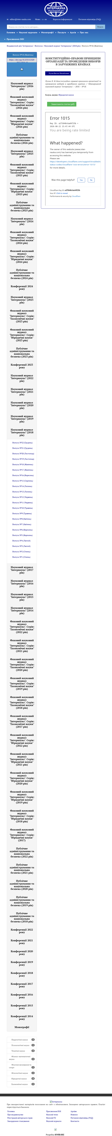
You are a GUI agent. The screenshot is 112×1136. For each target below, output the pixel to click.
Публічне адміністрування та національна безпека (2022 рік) (22, 852)
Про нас (84, 32)
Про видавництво (15, 1114)
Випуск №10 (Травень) (22, 508)
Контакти (75, 1121)
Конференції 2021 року (22, 942)
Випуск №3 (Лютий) (21, 546)
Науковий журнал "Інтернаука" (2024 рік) (21, 221)
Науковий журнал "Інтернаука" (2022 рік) (21, 378)
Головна (11, 32)
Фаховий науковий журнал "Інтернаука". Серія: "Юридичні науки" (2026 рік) (22, 121)
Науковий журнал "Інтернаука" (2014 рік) (21, 610)
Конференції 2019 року (22, 963)
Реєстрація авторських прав (19, 1118)
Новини (74, 1114)
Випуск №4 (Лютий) (21, 540)
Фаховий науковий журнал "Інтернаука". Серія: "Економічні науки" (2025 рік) (22, 170)
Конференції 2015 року (22, 1007)
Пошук (100, 26)
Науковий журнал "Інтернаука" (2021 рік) (21, 391)
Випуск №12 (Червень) (22, 497)
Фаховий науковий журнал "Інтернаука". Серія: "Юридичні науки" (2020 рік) (22, 778)
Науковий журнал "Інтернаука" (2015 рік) (21, 597)
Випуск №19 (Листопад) (23, 459)
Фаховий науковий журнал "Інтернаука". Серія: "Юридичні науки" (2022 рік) (22, 740)
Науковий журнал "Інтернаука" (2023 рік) (21, 299)
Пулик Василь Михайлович (59, 73)
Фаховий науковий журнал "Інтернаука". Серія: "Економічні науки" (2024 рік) (22, 237)
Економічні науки (22, 1084)
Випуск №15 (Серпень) (22, 480)
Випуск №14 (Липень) (22, 486)
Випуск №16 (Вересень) (23, 475)
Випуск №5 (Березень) (22, 535)
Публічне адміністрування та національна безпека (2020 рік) (22, 884)
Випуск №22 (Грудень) (22, 442)
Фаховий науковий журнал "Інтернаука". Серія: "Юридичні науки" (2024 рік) (22, 256)
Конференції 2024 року (22, 288)
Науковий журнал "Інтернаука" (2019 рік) (21, 418)
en (46, 19)
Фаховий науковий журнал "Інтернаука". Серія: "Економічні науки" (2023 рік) (22, 316)
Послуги (62, 32)
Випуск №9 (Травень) (22, 513)
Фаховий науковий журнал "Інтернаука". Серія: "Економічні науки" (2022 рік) (22, 627)
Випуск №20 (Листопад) (23, 453)
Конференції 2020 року (22, 953)
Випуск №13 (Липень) (22, 491)
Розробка (55, 1134)
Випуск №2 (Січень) (21, 551)
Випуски (39, 46)
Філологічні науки (22, 1073)
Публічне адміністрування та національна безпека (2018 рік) (22, 917)
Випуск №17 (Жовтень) (22, 470)
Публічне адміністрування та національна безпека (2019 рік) (22, 901)
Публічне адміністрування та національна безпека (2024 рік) (22, 274)
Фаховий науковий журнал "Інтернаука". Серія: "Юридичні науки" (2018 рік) (22, 816)
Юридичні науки (22, 1078)
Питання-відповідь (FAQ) (89, 19)
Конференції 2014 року (22, 1018)
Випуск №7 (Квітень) (21, 524)
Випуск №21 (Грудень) (22, 448)
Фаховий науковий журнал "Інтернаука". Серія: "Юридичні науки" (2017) (22, 835)
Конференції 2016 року (22, 996)
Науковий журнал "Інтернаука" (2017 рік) (21, 569)
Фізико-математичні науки (21, 1057)
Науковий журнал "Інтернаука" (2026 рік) (21, 86)
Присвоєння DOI (15, 39)
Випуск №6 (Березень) (22, 529)
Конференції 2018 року (22, 974)
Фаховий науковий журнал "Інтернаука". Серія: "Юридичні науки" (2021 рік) (22, 759)
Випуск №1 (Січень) (21, 557)
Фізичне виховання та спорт (21, 1066)
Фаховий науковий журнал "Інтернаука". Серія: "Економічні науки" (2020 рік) (22, 665)
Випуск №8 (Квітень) (21, 519)
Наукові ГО (51, 1118)
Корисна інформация (62, 19)
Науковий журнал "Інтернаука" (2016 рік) (21, 583)
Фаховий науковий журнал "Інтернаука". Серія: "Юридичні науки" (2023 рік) (22, 335)
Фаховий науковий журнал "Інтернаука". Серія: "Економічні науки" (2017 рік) (22, 721)
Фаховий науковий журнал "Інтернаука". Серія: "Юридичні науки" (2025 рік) (22, 189)
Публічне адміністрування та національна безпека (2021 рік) (22, 868)
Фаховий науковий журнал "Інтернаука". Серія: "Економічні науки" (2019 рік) (22, 683)
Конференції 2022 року (22, 931)
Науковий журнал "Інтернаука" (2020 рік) (21, 405)
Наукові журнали (28, 32)
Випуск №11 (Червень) (22, 502)
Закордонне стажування (18, 1121)
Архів (73, 32)
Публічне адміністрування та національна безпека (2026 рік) (22, 138)
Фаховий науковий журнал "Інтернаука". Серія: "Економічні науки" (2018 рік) (22, 702)
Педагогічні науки (22, 1039)
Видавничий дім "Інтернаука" (20, 46)
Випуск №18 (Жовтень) (22, 464)
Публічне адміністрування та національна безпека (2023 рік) (22, 352)
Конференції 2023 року (22, 366)
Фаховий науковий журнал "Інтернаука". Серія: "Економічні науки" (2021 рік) (22, 646)
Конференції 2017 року (22, 985)
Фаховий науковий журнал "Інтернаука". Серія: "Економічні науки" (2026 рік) (22, 102)
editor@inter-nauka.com (20, 19)
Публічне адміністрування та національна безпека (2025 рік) (22, 206)
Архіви (74, 1111)
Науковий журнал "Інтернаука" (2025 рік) (21, 153)
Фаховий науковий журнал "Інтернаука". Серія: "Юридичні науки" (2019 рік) (22, 797)
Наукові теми (52, 1114)
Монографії (47, 32)
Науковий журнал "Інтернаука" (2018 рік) (62, 46)
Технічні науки (22, 1051)
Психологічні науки (22, 1045)
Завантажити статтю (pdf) (63, 104)
